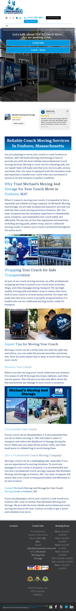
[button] (69, 119)
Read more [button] (44, 127)
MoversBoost (33, 607)
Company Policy (26, 606)
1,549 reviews (16, 120)
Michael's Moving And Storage (38, 555)
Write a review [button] (18, 123)
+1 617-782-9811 (34, 17)
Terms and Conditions (37, 606)
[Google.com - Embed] (13, 544)
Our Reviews (53, 18)
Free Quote (30, 21)
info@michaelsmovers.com (41, 548)
